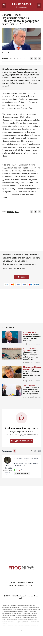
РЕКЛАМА (29, 582)
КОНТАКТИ (21, 582)
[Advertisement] (21, 521)
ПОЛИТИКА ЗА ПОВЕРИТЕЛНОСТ (21, 585)
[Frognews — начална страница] (21, 567)
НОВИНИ (5, 59)
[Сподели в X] (39, 58)
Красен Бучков (13, 212)
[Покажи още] (21, 630)
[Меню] (39, 5)
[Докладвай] (24, 470)
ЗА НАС (13, 582)
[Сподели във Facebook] (35, 58)
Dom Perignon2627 (7, 467)
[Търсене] (4, 5)
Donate (21, 277)
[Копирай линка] (31, 58)
